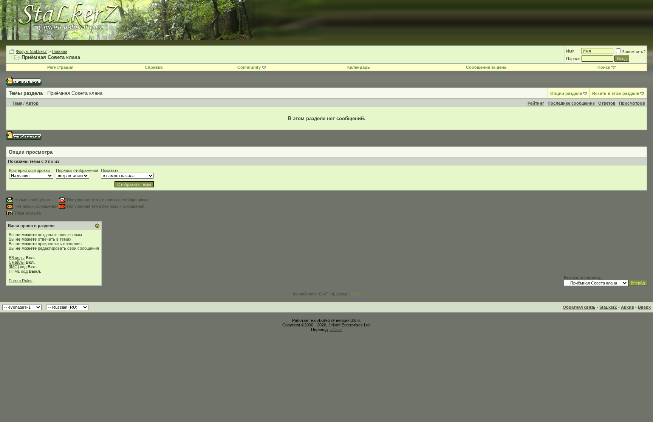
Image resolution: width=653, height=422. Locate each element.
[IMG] (14, 266)
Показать (110, 170)
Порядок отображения (77, 170)
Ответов (607, 103)
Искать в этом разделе (615, 93)
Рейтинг (536, 103)
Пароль (573, 58)
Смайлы (17, 262)
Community (249, 67)
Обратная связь (579, 307)
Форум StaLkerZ (31, 51)
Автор (32, 103)
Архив (627, 307)
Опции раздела (566, 93)
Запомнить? (633, 51)
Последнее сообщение (571, 103)
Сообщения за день (486, 67)
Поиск (603, 67)
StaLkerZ (608, 307)
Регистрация (60, 67)
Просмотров (632, 103)
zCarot (336, 329)
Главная (59, 51)
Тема (17, 103)
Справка (153, 67)
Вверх (644, 307)
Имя (570, 51)
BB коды (17, 257)
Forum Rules (20, 280)
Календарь (358, 67)
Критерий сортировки (29, 170)
